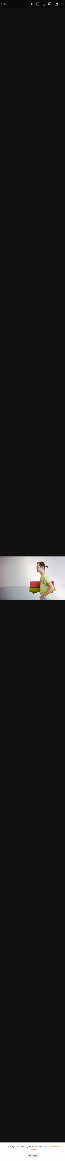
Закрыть (32, 1156)
